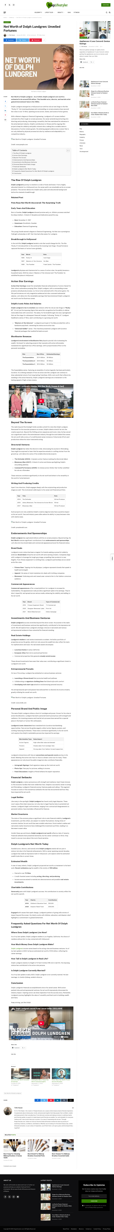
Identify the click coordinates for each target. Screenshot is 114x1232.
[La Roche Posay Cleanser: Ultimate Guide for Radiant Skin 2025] (84, 104)
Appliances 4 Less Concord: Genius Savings (95, 42)
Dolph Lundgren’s (17, 948)
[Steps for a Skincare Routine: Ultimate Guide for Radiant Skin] (84, 93)
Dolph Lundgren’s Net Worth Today (25, 169)
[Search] (109, 12)
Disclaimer (74, 1229)
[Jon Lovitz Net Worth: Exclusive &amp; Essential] (20, 1073)
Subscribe (106, 5)
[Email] (5, 119)
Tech (81, 148)
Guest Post (66, 1229)
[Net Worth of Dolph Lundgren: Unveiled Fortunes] (39, 67)
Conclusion (17, 173)
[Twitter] (5, 106)
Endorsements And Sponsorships (24, 160)
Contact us (88, 1229)
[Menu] (5, 12)
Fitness (77, 12)
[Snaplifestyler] (57, 5)
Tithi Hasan (12, 35)
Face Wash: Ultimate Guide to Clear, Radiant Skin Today (100, 113)
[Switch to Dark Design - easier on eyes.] (106, 12)
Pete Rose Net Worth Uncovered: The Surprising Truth (36, 203)
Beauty (60, 12)
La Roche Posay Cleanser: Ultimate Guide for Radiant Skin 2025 (99, 103)
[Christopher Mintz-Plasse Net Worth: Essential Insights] (40, 1073)
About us (81, 1229)
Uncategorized (84, 151)
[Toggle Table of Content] (67, 150)
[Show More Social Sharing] (44, 40)
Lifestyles (49, 12)
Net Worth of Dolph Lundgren (12, 1093)
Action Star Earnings (20, 155)
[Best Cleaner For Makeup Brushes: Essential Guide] (63, 1145)
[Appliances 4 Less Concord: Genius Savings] (95, 30)
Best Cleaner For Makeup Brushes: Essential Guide (61, 1155)
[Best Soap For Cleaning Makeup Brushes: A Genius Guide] (14, 1145)
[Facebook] (5, 101)
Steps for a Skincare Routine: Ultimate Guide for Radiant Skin (100, 93)
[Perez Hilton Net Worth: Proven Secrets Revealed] (61, 1073)
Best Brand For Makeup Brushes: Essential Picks (36, 1155)
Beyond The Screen (20, 157)
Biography (82, 134)
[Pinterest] (5, 115)
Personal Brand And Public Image (24, 164)
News (81, 146)
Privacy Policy (93, 1207)
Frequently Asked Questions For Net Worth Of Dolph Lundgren (34, 171)
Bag (69, 12)
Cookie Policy (97, 1229)
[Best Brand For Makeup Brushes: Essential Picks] (39, 1145)
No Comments (32, 35)
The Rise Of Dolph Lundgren (22, 153)
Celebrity (38, 12)
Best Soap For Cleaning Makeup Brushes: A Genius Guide (13, 1156)
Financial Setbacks (19, 166)
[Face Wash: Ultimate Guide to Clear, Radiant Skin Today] (84, 115)
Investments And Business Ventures (25, 162)
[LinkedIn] (5, 110)
